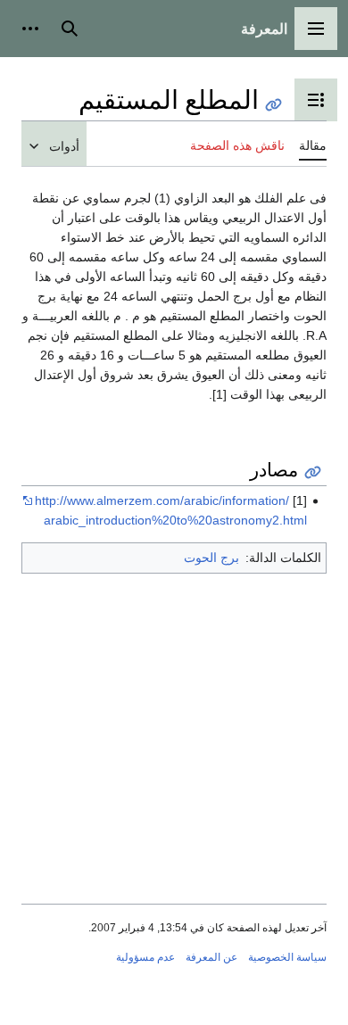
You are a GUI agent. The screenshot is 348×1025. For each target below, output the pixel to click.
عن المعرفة (211, 957)
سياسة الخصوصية (287, 957)
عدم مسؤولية (145, 957)
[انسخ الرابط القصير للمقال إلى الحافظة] (273, 105)
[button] (315, 28)
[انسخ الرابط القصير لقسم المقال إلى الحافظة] (313, 472)
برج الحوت (211, 557)
